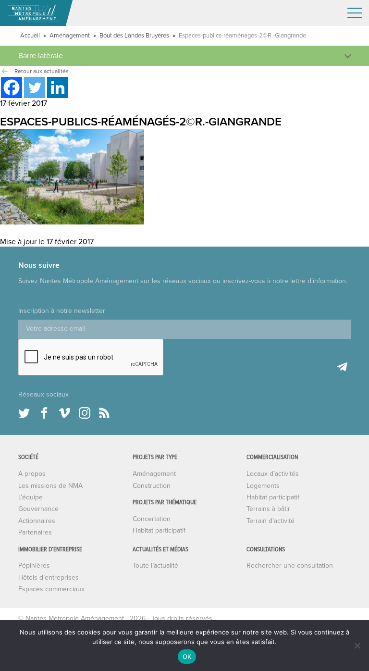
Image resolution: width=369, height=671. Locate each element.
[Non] (357, 645)
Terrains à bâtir (268, 509)
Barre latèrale (40, 56)
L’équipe (30, 497)
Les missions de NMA (50, 486)
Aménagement (69, 35)
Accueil (30, 35)
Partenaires (35, 532)
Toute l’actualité (155, 565)
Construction (152, 486)
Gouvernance (38, 509)
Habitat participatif (159, 530)
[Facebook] (11, 87)
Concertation (152, 519)
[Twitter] (34, 87)
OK (187, 656)
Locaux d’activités (272, 474)
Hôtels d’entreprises (48, 577)
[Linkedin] (57, 87)
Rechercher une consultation (289, 565)
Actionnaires (36, 521)
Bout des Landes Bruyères (134, 35)
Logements (263, 486)
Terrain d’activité (270, 521)
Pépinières (34, 565)
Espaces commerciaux (51, 589)
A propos (32, 474)
